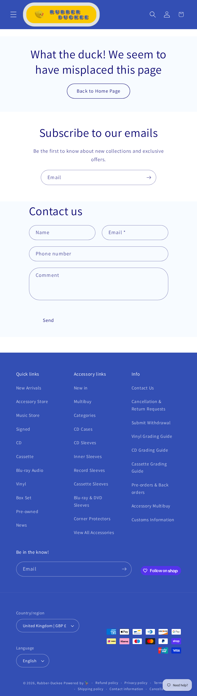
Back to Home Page (98, 91)
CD (19, 442)
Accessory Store (32, 401)
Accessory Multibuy (151, 506)
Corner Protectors (92, 518)
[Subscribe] (149, 177)
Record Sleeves (89, 470)
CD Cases (83, 429)
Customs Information (153, 520)
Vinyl (21, 484)
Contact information (126, 689)
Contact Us (143, 388)
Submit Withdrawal (151, 423)
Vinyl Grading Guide (152, 436)
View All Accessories (94, 532)
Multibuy (83, 401)
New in (81, 388)
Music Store (28, 415)
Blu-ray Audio (29, 470)
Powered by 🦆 (76, 683)
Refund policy (106, 682)
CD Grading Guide (150, 450)
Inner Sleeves (88, 456)
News (21, 525)
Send (48, 320)
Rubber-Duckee (50, 683)
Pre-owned (27, 511)
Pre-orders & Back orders (150, 488)
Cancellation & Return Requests (148, 405)
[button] (13, 14)
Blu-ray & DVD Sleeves (88, 501)
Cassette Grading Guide (149, 467)
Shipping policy (90, 689)
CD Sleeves (85, 442)
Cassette (25, 456)
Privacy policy (135, 682)
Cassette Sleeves (91, 484)
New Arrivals (28, 388)
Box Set (24, 498)
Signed (23, 429)
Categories (85, 415)
